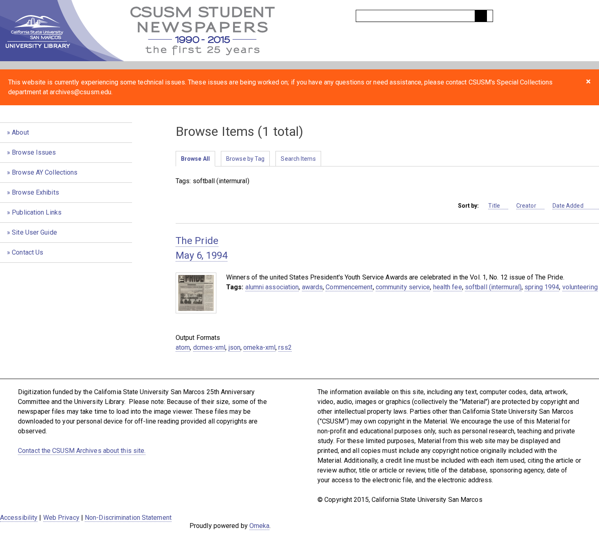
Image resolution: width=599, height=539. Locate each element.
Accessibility (18, 517)
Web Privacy (61, 517)
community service (403, 287)
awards (312, 287)
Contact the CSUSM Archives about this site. (81, 451)
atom (183, 347)
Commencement (349, 287)
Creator (526, 205)
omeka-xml (259, 347)
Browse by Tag (245, 158)
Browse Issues (34, 152)
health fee (447, 287)
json (234, 347)
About (20, 132)
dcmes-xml (209, 347)
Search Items (298, 158)
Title (494, 205)
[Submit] (481, 16)
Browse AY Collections (44, 172)
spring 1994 (541, 287)
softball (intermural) (493, 287)
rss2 (284, 347)
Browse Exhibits (35, 192)
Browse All (195, 158)
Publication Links (37, 212)
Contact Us (27, 252)
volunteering (580, 287)
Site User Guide (34, 232)
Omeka (259, 526)
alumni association (272, 287)
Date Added (569, 205)
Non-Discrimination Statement (128, 517)
